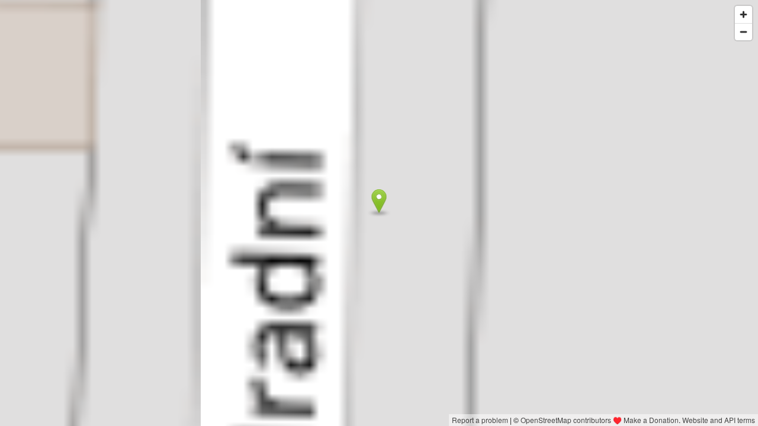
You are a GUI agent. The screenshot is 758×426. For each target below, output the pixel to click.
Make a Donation (651, 420)
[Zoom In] (743, 14)
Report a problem (480, 420)
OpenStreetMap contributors (566, 420)
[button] (379, 201)
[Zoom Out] (743, 31)
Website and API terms (718, 420)
